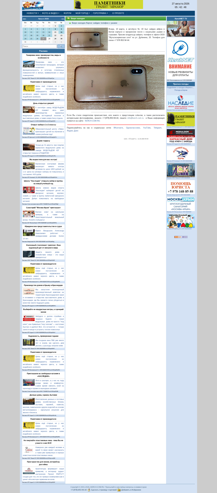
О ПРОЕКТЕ (118, 13)
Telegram (157, 128)
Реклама (43, 51)
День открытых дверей (43, 103)
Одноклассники (133, 128)
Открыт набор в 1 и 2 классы (43, 125)
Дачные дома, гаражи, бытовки (43, 395)
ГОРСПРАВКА (99, 13)
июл (24, 19)
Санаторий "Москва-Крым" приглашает (43, 208)
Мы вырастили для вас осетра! (43, 160)
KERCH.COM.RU (92, 121)
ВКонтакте (118, 128)
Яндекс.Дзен (72, 131)
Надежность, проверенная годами (43, 336)
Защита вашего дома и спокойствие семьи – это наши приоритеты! (49, 254)
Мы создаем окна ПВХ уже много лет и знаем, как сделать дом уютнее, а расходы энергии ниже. (49, 343)
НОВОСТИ (32, 13)
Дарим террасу (43, 141)
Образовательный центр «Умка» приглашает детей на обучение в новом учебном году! (49, 131)
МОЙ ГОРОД (82, 13)
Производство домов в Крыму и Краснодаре (43, 285)
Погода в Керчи (180, 90)
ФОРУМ (67, 13)
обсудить (132, 139)
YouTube (147, 128)
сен (62, 19)
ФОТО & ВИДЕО (50, 13)
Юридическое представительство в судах (43, 226)
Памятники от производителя (43, 82)
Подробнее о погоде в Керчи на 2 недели (184, 87)
